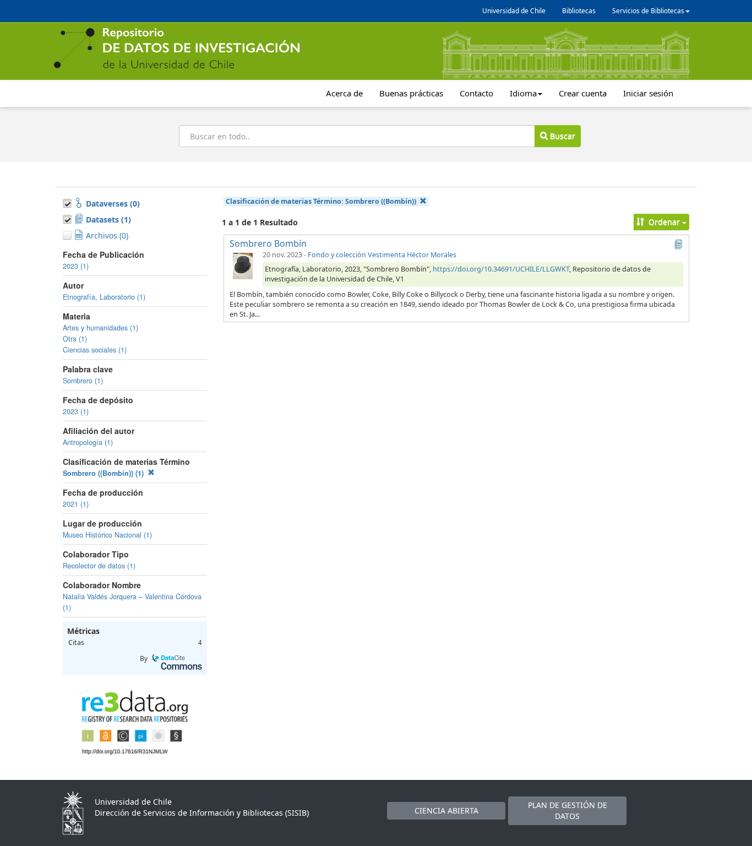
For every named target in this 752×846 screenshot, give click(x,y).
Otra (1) (75, 339)
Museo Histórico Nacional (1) (107, 535)
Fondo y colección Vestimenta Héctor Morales (382, 254)
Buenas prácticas (411, 93)
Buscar (561, 136)
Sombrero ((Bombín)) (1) (104, 473)
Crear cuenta (583, 93)
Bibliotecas (579, 10)
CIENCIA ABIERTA (446, 810)
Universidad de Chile (514, 10)
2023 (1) (76, 266)
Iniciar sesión (648, 93)
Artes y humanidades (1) (100, 328)
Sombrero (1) (83, 381)
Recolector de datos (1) (99, 566)
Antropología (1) (88, 442)
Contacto (476, 93)
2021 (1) (76, 504)
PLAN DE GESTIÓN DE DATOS (567, 810)
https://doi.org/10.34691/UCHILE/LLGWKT (501, 269)
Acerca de (344, 93)
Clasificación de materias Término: (321, 201)
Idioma (523, 93)
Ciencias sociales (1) (95, 350)
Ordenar (664, 221)
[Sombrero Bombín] (243, 265)
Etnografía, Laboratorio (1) (104, 297)
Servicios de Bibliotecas (648, 10)
